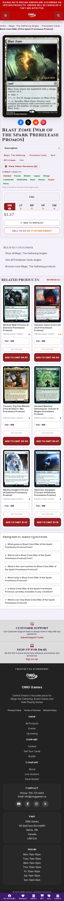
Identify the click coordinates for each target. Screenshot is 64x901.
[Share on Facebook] (21, 122)
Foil (21, 160)
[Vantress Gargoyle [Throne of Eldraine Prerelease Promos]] (47, 469)
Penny (6, 184)
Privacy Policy (14, 710)
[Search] (58, 15)
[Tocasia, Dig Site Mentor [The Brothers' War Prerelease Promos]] (16, 385)
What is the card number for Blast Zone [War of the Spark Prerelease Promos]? (30, 568)
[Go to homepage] (32, 15)
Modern (27, 176)
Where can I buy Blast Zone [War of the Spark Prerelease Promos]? (30, 601)
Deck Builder (32, 779)
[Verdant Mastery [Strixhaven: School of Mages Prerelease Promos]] (47, 385)
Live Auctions (32, 774)
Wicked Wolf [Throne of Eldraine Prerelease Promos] (16, 328)
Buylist (32, 756)
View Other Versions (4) (23, 166)
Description (11, 148)
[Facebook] (27, 804)
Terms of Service (32, 710)
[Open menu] (5, 15)
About (32, 769)
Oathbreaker (22, 180)
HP (45, 207)
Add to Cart (16, 357)
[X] (45, 804)
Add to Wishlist (33, 223)
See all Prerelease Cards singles (23, 259)
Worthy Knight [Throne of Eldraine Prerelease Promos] (15, 492)
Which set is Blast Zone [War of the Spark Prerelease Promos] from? (28, 557)
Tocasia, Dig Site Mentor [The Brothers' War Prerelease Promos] (16, 409)
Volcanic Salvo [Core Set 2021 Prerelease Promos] (47, 328)
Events (32, 728)
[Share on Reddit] (36, 122)
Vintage (46, 176)
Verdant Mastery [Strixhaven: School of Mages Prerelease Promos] (46, 410)
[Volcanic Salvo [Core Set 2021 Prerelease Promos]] (47, 304)
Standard (7, 176)
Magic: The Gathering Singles (24, 26)
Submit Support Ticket (32, 637)
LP (22, 207)
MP (34, 207)
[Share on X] (28, 122)
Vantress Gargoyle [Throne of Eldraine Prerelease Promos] (45, 492)
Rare (53, 155)
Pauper (51, 180)
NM (11, 207)
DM (56, 207)
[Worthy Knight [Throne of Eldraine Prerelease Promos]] (16, 469)
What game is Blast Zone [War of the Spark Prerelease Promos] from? (28, 546)
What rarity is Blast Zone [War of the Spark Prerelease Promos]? (28, 579)
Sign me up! (32, 659)
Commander (8, 180)
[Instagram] (36, 804)
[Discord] (18, 804)
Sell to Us (32, 230)
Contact (32, 746)
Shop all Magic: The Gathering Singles (26, 253)
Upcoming (32, 733)
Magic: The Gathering (14, 155)
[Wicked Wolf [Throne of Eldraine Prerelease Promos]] (16, 304)
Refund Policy (50, 710)
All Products (32, 723)
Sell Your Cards (32, 751)
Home (3, 26)
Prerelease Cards (51, 26)
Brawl (32, 180)
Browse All (54, 280)
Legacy (37, 176)
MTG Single (9, 160)
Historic (41, 180)
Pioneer (17, 176)
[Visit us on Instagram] (43, 122)
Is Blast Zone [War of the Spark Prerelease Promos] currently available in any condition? (29, 590)
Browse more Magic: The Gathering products (30, 266)
